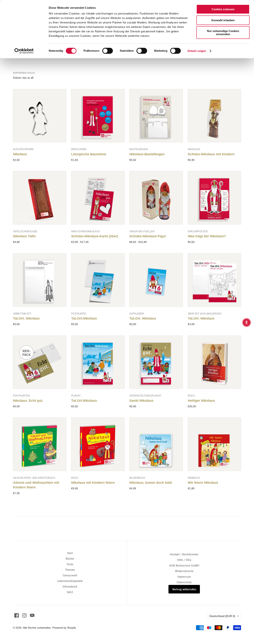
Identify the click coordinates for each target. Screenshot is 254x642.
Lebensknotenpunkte (70, 580)
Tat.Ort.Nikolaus (84, 318)
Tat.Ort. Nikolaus (26, 318)
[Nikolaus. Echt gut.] (39, 362)
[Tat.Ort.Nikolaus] (98, 280)
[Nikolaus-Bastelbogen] (156, 115)
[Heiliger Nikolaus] (214, 362)
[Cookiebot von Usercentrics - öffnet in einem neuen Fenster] (24, 51)
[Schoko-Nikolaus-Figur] (156, 197)
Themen (70, 569)
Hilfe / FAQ (184, 559)
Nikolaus (20, 154)
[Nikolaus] (39, 115)
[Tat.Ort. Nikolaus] (39, 280)
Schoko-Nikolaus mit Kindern (211, 154)
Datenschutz (184, 582)
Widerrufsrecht (184, 571)
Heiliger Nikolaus (201, 400)
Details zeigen (197, 50)
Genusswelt (70, 575)
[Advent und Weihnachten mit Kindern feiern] (39, 444)
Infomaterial (70, 586)
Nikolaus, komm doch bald (150, 482)
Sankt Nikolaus (141, 400)
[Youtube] (32, 615)
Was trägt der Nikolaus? (207, 236)
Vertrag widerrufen (184, 589)
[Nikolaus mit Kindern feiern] (98, 444)
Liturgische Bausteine (88, 154)
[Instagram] (24, 615)
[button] (246, 322)
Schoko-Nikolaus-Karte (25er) (94, 236)
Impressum (184, 576)
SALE (70, 592)
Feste (70, 564)
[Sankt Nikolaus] (156, 362)
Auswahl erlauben (223, 20)
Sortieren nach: (24, 72)
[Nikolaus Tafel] (39, 197)
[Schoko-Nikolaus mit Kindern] (214, 115)
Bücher (70, 558)
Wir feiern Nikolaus (203, 482)
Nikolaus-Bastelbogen (147, 154)
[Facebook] (16, 615)
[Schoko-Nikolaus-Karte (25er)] (98, 197)
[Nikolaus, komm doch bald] (156, 444)
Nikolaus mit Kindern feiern (93, 482)
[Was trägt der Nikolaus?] (214, 197)
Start (70, 553)
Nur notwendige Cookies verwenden (223, 32)
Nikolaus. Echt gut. (28, 400)
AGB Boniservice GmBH (184, 565)
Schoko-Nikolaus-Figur (147, 236)
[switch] (107, 51)
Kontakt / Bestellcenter (184, 554)
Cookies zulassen (223, 9)
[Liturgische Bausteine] (98, 115)
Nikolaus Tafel (24, 236)
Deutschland (222, 616)
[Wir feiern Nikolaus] (214, 444)
